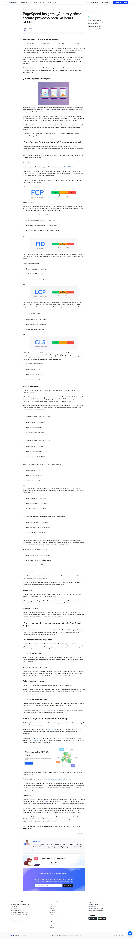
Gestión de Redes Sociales (17, 920)
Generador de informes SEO (17, 918)
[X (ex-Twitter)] (117, 935)
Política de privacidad (93, 904)
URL (68, 397)
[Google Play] (102, 918)
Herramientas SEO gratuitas (56, 916)
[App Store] (92, 918)
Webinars (52, 914)
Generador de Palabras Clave (17, 910)
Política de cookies (92, 906)
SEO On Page (32, 740)
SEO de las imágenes (45, 710)
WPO (46, 786)
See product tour (106, 2)
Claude (62, 43)
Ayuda (51, 925)
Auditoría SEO (14, 906)
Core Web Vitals (69, 167)
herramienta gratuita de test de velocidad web (55, 779)
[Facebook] (114, 935)
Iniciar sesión (94, 2)
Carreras (52, 908)
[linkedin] (33, 851)
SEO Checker (14, 908)
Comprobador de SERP (16, 916)
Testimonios (52, 912)
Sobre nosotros (53, 906)
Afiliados (52, 927)
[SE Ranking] (13, 2)
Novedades (52, 910)
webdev (32, 203)
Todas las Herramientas (16, 922)
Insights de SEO (28, 10)
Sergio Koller (30, 29)
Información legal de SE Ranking (95, 908)
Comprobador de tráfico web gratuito (19, 912)
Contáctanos (53, 923)
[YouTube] (119, 935)
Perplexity (47, 43)
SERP (46, 801)
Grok (78, 43)
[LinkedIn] (122, 935)
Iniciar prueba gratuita (121, 2)
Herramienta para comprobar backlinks (20, 904)
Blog (24, 10)
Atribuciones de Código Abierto (95, 910)
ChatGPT (31, 43)
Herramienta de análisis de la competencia (20, 914)
